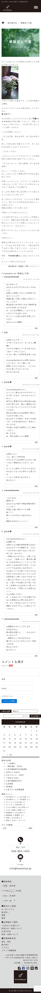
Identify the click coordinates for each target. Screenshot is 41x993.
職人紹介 (5, 945)
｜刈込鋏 (17, 891)
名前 (3, 679)
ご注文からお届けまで (11, 925)
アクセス (5, 947)
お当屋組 (9, 784)
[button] (30, 828)
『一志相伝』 (11, 763)
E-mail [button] (20, 864)
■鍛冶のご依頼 (9, 906)
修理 (3, 918)
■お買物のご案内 (10, 922)
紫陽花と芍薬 (23, 266)
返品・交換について (10, 934)
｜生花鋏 (11, 896)
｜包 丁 (11, 901)
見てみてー (6, 114)
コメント (7, 666)
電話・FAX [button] (20, 847)
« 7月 (9, 755)
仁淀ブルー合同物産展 (15, 789)
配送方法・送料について (12, 928)
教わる (16, 711)
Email (4, 688)
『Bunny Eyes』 (13, 778)
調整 (3, 915)
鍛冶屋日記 (13, 266)
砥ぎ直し (5, 912)
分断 (7, 818)
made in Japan (13, 772)
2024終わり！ (11, 797)
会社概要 (17, 963)
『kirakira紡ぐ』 (14, 256)
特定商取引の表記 (30, 963)
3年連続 (9, 787)
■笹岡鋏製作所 (9, 938)
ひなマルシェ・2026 (15, 775)
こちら (4, 104)
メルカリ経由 (11, 807)
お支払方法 (6, 931)
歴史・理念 (6, 942)
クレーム (9, 802)
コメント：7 (34, 266)
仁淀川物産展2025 (14, 781)
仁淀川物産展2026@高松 (16, 769)
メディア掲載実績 (9, 950)
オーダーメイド (8, 909)
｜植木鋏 (11, 886)
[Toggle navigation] (35, 7)
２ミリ (25, 716)
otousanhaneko (11, 277)
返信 (36, 328)
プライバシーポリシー (29, 965)
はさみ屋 (23, 797)
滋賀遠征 (9, 812)
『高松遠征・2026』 (15, 766)
